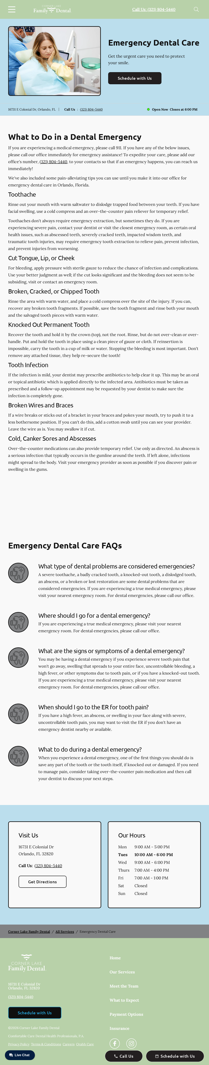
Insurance (119, 1028)
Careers (68, 1044)
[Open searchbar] (196, 9)
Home (115, 957)
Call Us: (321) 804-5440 (154, 9)
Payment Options (126, 1014)
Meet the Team (124, 986)
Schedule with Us (135, 78)
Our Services (122, 971)
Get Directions (42, 881)
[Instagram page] (131, 1043)
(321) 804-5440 (91, 109)
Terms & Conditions (46, 1044)
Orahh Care (85, 1044)
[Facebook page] (115, 1043)
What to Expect (124, 1000)
